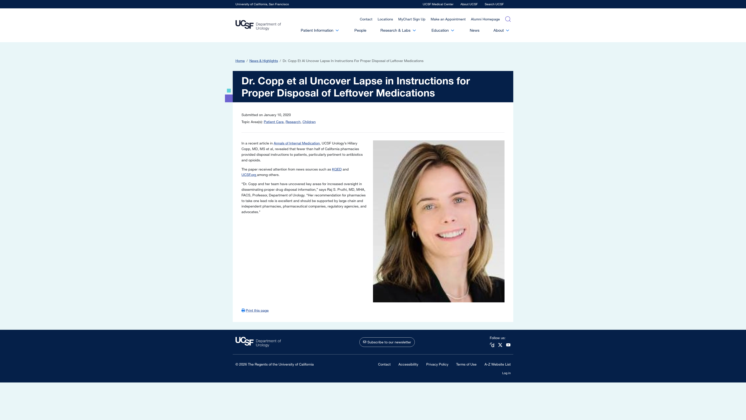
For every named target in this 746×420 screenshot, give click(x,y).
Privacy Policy (437, 364)
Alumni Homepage (485, 19)
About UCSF (469, 4)
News (474, 30)
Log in (506, 373)
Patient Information (317, 30)
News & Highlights (263, 61)
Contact (366, 19)
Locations (385, 19)
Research (293, 122)
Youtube (508, 345)
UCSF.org (249, 174)
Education (440, 30)
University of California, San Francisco (262, 4)
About (498, 30)
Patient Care (274, 122)
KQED (337, 169)
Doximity (492, 345)
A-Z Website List (498, 364)
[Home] (258, 25)
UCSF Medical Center (438, 4)
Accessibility (408, 364)
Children (309, 122)
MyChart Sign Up (411, 19)
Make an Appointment (448, 19)
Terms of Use (466, 364)
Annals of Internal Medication (297, 143)
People (360, 30)
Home (240, 61)
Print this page (257, 310)
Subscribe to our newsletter (389, 342)
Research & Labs (395, 30)
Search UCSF (494, 4)
